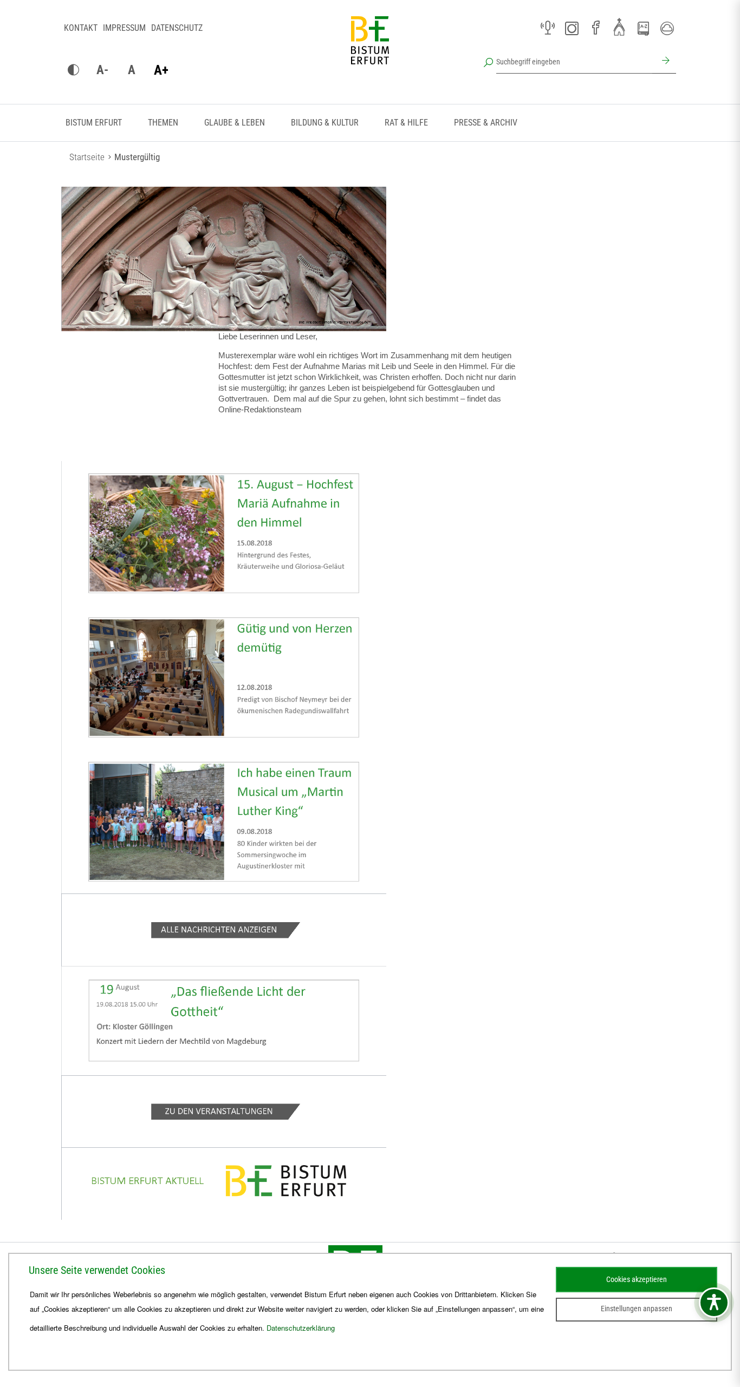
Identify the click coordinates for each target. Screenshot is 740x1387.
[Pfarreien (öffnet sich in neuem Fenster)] (619, 26)
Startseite (87, 157)
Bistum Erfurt (94, 122)
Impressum (124, 28)
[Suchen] (664, 62)
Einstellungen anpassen (636, 1308)
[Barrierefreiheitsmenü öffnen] (714, 1302)
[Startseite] (370, 48)
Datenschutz (177, 28)
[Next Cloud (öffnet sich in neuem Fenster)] (667, 28)
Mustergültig (137, 157)
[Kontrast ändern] (73, 70)
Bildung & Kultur (325, 122)
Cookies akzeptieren (636, 1279)
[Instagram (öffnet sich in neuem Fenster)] (571, 28)
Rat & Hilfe (406, 122)
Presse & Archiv (485, 122)
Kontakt (81, 28)
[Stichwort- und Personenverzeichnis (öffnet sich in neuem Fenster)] (643, 29)
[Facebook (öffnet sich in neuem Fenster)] (595, 28)
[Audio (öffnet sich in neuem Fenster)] (548, 28)
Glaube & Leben (234, 122)
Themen (163, 122)
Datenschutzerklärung (301, 1328)
